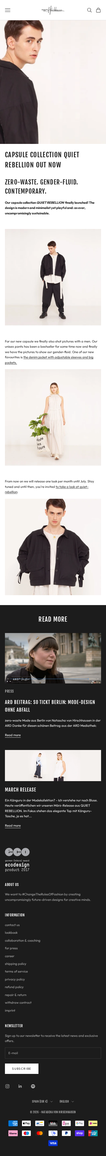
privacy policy (15, 979)
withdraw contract (18, 1002)
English (64, 1101)
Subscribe (21, 1068)
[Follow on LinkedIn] (20, 1086)
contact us (12, 925)
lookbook (11, 932)
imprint (10, 1010)
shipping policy (15, 964)
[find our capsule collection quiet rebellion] (53, 546)
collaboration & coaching (22, 940)
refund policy (14, 987)
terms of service (16, 971)
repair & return (15, 995)
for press (11, 948)
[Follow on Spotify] (33, 1086)
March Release (20, 790)
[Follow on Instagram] (7, 1086)
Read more (13, 735)
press (9, 691)
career (9, 956)
